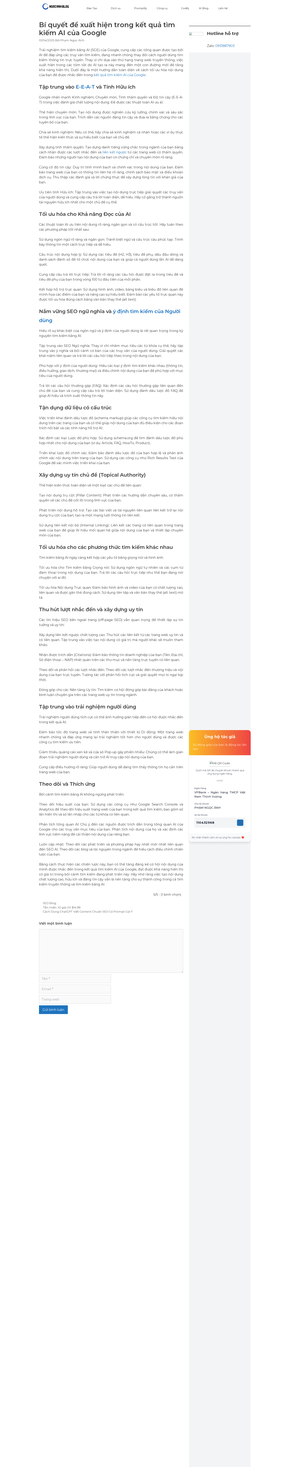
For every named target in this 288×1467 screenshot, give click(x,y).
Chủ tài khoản (201, 804)
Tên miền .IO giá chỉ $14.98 (61, 907)
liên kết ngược (114, 152)
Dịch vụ (115, 8)
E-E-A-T (85, 87)
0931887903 (224, 46)
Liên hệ (223, 8)
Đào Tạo (92, 8)
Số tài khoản (201, 815)
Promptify (140, 8)
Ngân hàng (200, 788)
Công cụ (162, 8)
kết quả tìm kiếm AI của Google (120, 75)
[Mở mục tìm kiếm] (239, 8)
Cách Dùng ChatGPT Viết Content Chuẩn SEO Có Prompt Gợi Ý (88, 911)
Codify (185, 8)
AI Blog (203, 8)
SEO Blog (49, 903)
